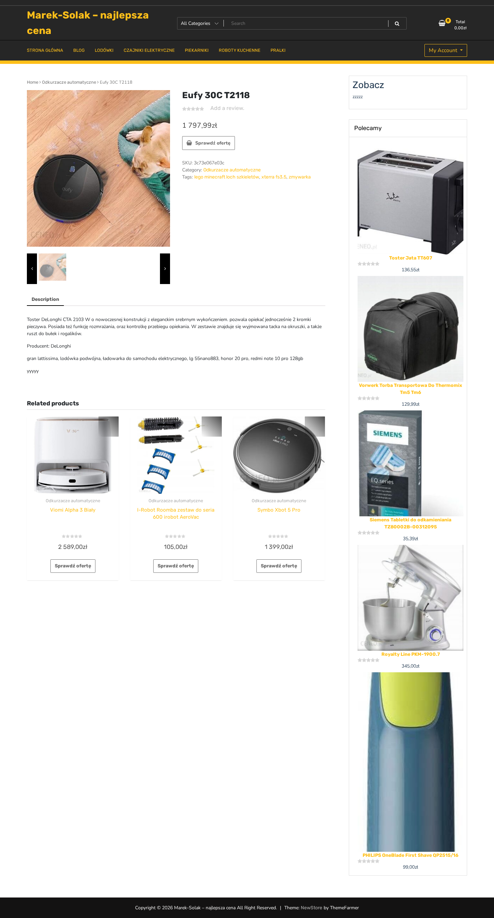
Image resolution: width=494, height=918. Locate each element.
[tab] (45, 299)
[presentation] (32, 268)
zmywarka (300, 177)
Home (32, 82)
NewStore (311, 908)
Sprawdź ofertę (213, 143)
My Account (444, 50)
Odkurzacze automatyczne (69, 82)
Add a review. (227, 108)
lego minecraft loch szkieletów (226, 177)
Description (45, 299)
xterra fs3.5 (273, 177)
